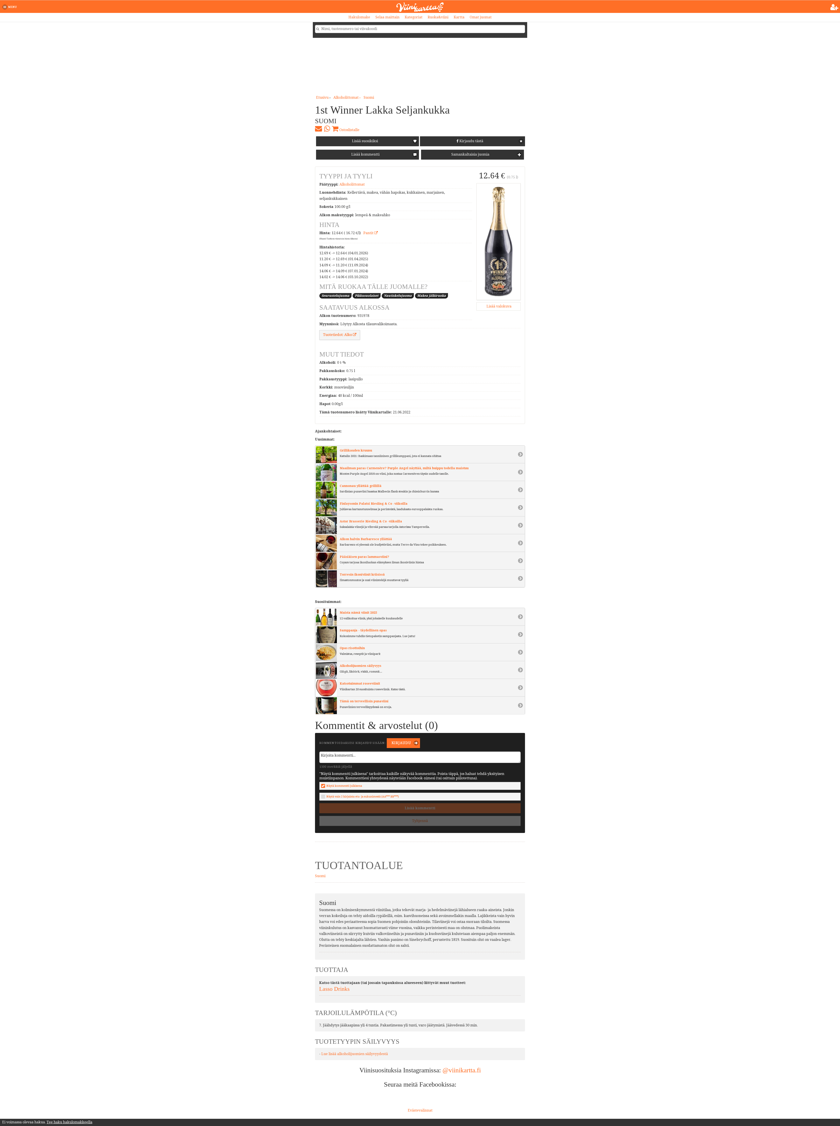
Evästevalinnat (420, 1110)
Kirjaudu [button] (400, 743)
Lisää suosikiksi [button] (365, 141)
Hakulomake (359, 17)
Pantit (368, 233)
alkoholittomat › (347, 97)
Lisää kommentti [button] (365, 154)
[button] (10, 7)
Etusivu (322, 97)
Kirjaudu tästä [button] (470, 141)
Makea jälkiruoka (431, 295)
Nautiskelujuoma (398, 295)
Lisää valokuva (498, 306)
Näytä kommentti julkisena (344, 785)
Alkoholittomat (352, 184)
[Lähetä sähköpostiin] (318, 128)
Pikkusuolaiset (366, 295)
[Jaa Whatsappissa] (327, 128)
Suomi (369, 97)
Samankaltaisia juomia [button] (469, 154)
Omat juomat (481, 17)
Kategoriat (413, 17)
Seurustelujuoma (335, 295)
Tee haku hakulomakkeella (69, 1122)
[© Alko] (498, 241)
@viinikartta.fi (462, 1070)
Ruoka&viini (438, 17)
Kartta (459, 17)
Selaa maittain (387, 17)
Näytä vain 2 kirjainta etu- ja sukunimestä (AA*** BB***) (362, 796)
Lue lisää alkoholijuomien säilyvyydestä (354, 1054)
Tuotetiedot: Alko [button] (338, 335)
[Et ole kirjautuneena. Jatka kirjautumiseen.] (834, 7)
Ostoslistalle (348, 130)
